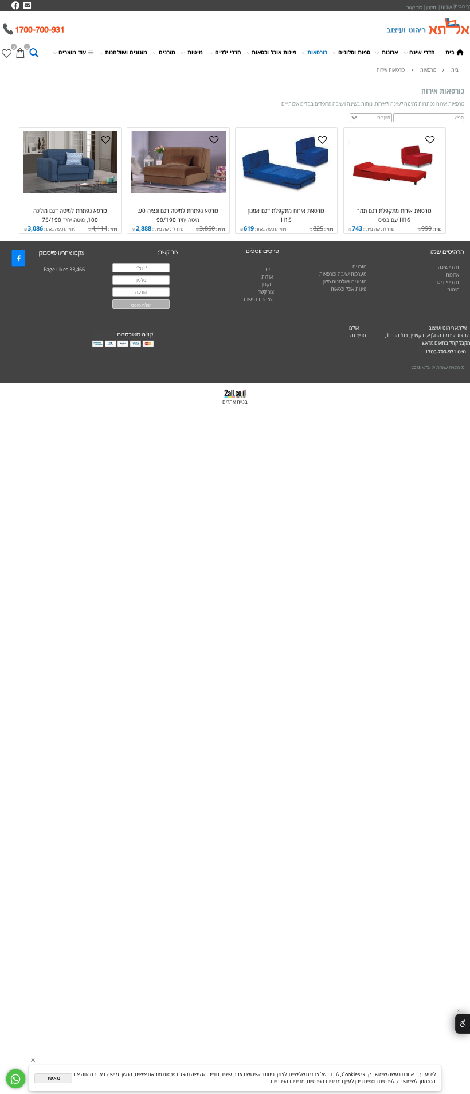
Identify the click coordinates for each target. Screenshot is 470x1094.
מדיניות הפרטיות (287, 1081)
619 (249, 228)
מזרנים (167, 52)
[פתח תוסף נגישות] (462, 1023)
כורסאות (317, 52)
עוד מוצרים (72, 52)
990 (426, 228)
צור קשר (266, 292)
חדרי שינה (422, 52)
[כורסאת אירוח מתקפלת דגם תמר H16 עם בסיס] (394, 191)
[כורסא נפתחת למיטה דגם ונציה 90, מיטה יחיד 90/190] (178, 191)
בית (450, 52)
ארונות (390, 52)
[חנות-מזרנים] (462, 304)
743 (357, 228)
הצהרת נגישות (259, 299)
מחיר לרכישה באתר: (378, 229)
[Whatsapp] (15, 1078)
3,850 (207, 228)
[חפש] (33, 53)
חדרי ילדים (228, 52)
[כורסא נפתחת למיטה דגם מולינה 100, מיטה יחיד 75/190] (70, 191)
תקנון (267, 284)
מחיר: (436, 229)
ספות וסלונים (354, 52)
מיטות (195, 52)
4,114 (99, 228)
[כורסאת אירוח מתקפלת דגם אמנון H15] (286, 191)
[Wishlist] (6, 53)
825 (318, 228)
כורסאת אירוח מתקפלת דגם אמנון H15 (286, 215)
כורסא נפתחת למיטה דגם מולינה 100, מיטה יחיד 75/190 (70, 215)
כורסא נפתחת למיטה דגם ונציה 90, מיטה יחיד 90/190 (178, 215)
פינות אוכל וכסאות (274, 52)
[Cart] (20, 53)
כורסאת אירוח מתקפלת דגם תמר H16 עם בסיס (394, 215)
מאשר (53, 1078)
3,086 (35, 228)
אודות (267, 277)
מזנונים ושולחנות (126, 52)
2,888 (143, 228)
